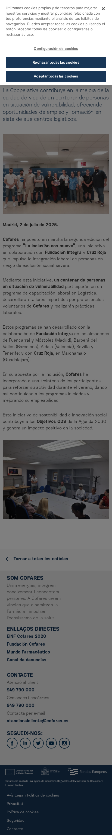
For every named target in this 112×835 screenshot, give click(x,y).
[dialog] (56, 42)
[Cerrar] (103, 9)
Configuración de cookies (56, 48)
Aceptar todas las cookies (56, 76)
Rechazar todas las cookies (56, 62)
